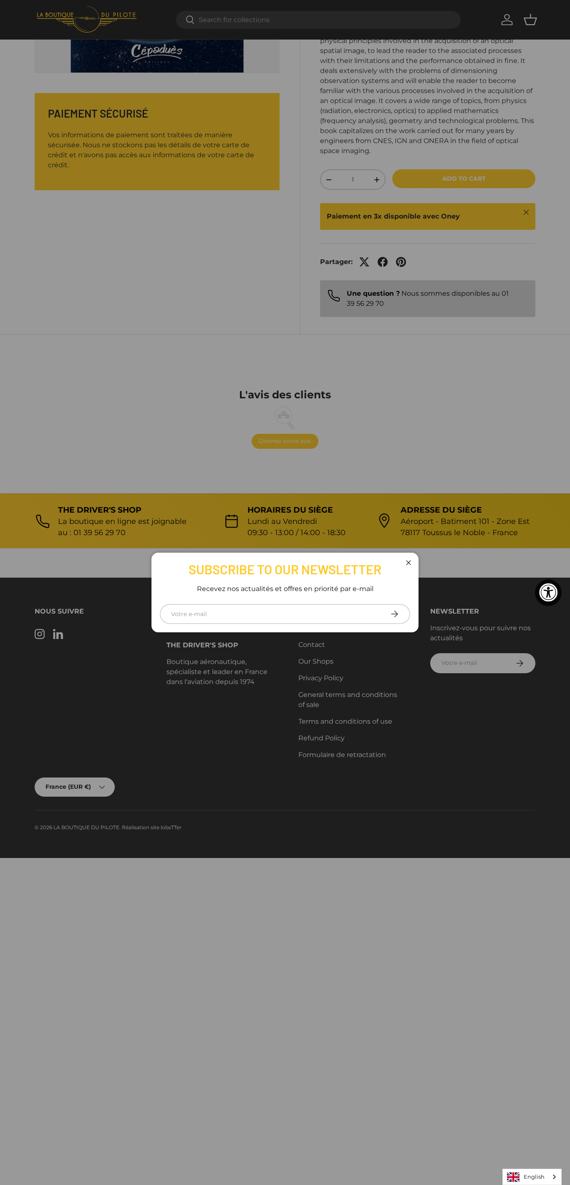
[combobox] (532, 1177)
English (534, 1176)
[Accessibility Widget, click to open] (548, 592)
